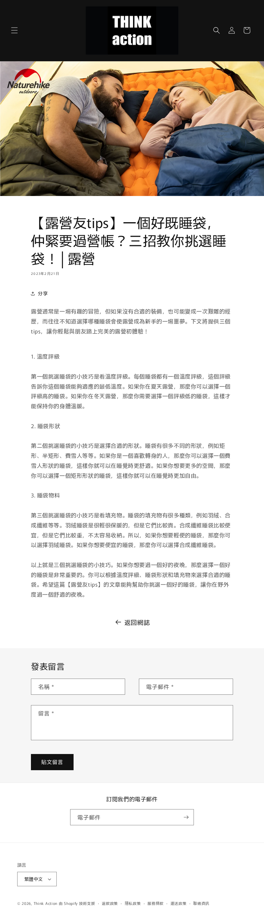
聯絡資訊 (201, 903)
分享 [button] (43, 293)
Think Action (45, 903)
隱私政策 (133, 903)
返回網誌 (137, 622)
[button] (14, 30)
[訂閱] (186, 817)
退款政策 (110, 903)
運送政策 (178, 903)
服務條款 (155, 903)
